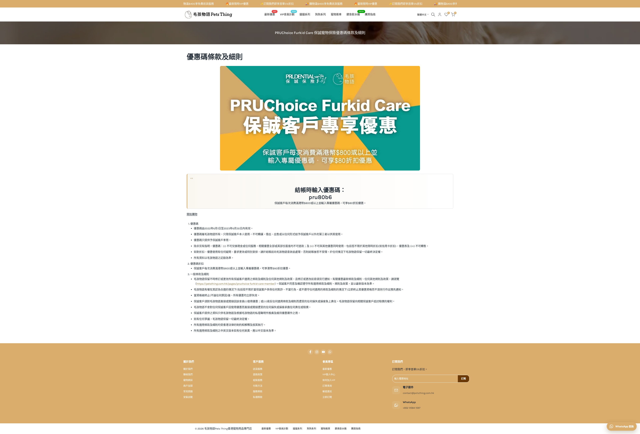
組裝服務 (257, 380)
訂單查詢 (327, 385)
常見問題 (188, 391)
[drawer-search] (433, 14)
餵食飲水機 (340, 428)
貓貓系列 (297, 428)
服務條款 (257, 391)
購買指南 (355, 428)
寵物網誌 (188, 380)
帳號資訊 (327, 391)
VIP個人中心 (328, 374)
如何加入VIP (328, 380)
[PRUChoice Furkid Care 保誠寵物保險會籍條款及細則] (320, 118)
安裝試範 (188, 397)
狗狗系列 (311, 428)
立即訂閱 (327, 397)
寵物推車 (325, 428)
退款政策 (257, 374)
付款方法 (257, 385)
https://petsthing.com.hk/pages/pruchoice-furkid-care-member (235, 283)
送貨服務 (257, 369)
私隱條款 (257, 397)
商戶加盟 (188, 385)
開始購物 (192, 214)
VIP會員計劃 (282, 428)
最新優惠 (327, 369)
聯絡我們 (188, 374)
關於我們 (188, 369)
